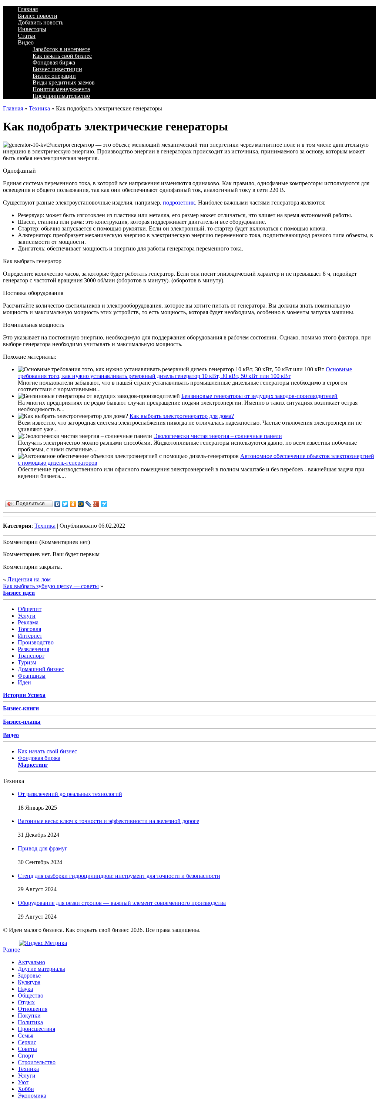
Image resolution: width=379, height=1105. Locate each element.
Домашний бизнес (41, 669)
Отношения (32, 1009)
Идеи (24, 682)
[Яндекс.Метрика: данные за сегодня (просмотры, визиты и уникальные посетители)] (43, 943)
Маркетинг (33, 764)
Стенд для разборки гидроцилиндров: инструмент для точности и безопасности (119, 876)
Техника (39, 108)
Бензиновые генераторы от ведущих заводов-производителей (259, 396)
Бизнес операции (54, 76)
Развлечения (33, 649)
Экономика (32, 1095)
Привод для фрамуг (42, 848)
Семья (25, 1035)
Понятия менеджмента (61, 89)
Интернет (30, 636)
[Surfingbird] (104, 504)
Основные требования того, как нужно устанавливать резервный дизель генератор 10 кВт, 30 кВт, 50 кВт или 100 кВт (185, 372)
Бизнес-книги (21, 708)
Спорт (26, 1055)
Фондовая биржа (54, 62)
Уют (23, 1082)
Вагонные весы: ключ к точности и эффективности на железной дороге (108, 821)
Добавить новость (40, 22)
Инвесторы (32, 29)
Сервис (27, 1042)
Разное (11, 949)
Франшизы (32, 676)
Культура (29, 982)
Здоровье (29, 975)
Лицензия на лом (29, 579)
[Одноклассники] (73, 504)
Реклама (28, 622)
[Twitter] (65, 504)
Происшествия (36, 1029)
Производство (36, 642)
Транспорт (31, 656)
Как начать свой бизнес (62, 56)
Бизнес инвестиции (57, 69)
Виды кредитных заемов (64, 82)
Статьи (27, 36)
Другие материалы (41, 969)
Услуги (27, 616)
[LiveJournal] (89, 504)
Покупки (29, 1015)
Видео (26, 42)
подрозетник (179, 202)
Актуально (31, 962)
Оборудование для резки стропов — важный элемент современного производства (122, 903)
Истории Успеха (24, 695)
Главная (28, 9)
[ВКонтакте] (57, 504)
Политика (30, 1022)
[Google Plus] (96, 504)
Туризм (27, 662)
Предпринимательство (61, 96)
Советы (27, 1049)
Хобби (26, 1089)
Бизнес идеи (19, 593)
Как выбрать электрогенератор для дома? (182, 416)
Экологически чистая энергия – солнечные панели (218, 436)
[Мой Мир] (81, 504)
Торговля (29, 629)
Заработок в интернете (61, 49)
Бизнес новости (37, 16)
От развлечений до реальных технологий (70, 794)
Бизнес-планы (22, 722)
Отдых (26, 1002)
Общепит (29, 609)
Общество (30, 995)
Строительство (37, 1062)
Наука (25, 989)
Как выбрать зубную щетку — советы (51, 586)
